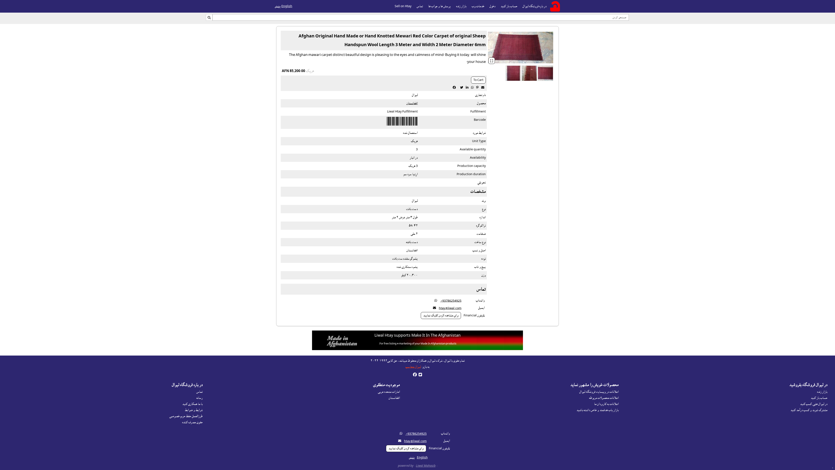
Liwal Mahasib (426, 465)
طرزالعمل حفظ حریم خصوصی (186, 416)
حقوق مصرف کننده (192, 422)
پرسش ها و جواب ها (439, 6)
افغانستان (412, 103)
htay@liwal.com (450, 308)
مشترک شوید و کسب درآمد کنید (808, 410)
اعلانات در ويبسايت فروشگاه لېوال (599, 391)
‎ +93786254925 (450, 300)
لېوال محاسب (413, 366)
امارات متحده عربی (389, 391)
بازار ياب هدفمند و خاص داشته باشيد (597, 410)
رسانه (199, 398)
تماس (420, 6)
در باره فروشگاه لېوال (534, 6)
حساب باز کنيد (509, 6)
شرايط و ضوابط (194, 410)
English (286, 6)
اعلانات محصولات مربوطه (604, 398)
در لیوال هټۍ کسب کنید (813, 404)
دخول (492, 6)
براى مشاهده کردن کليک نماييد (441, 315)
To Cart (478, 80)
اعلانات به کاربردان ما (606, 404)
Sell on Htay (403, 6)
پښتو (278, 6)
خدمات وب (478, 6)
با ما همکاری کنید (192, 404)
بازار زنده (461, 6)
